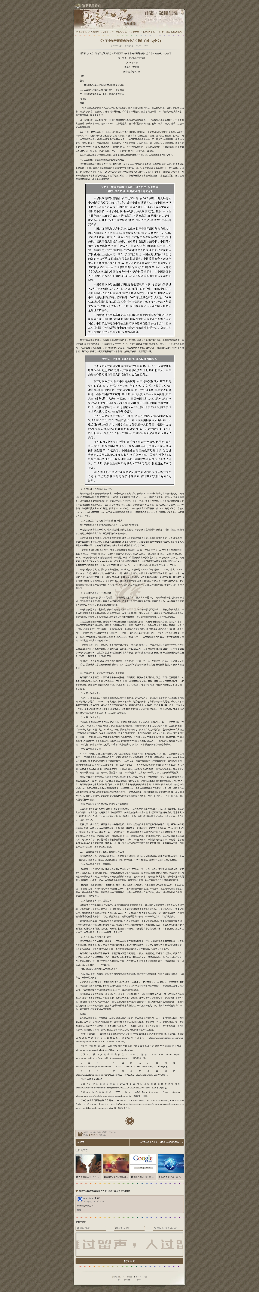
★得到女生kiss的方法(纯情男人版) (94, 1177)
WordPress (140, 1277)
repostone (88, 1198)
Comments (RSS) (135, 1280)
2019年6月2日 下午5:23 (93, 1202)
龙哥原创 (95, 32)
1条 (137, 46)
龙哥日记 (107, 32)
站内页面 (150, 32)
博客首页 (82, 32)
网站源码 (122, 32)
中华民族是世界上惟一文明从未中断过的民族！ (160, 1142)
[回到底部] (189, 1279)
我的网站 (178, 32)
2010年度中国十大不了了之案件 (176, 1177)
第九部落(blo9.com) (120, 1277)
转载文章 (135, 32)
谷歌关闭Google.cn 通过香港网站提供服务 (153, 1177)
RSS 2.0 (94, 1135)
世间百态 (130, 46)
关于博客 (166, 32)
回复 (79, 1210)
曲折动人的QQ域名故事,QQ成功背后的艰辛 (126, 1177)
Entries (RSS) (123, 1280)
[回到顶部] (189, 1273)
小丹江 (81, 1142)
